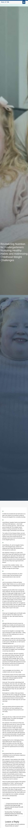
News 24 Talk (5, 2)
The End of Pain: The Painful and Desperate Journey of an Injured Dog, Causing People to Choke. (14, 813)
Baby (8, 798)
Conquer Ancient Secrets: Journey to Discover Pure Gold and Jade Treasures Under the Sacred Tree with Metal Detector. (14, 806)
